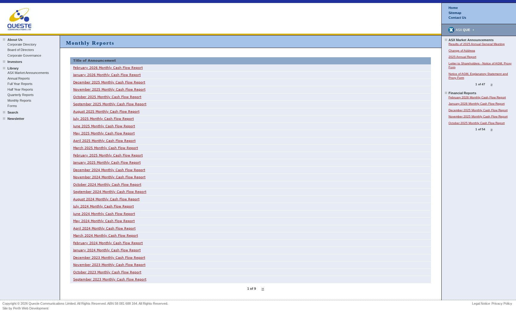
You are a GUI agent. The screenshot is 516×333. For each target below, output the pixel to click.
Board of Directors (20, 50)
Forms (12, 106)
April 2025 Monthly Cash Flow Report (104, 141)
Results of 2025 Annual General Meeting (477, 44)
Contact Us (457, 17)
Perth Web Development (30, 308)
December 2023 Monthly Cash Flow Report (109, 258)
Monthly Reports (19, 100)
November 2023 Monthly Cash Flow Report (109, 265)
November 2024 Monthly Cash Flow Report (109, 177)
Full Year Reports (20, 84)
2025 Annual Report (462, 56)
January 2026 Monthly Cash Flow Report (107, 75)
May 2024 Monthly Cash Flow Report (104, 221)
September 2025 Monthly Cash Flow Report (109, 104)
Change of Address (462, 50)
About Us (14, 39)
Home (453, 8)
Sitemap (455, 13)
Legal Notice (481, 303)
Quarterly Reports (20, 95)
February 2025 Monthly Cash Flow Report (108, 155)
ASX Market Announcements (28, 73)
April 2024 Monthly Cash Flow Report (104, 228)
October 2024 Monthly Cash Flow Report (107, 185)
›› (263, 288)
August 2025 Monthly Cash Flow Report (106, 112)
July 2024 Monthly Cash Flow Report (103, 206)
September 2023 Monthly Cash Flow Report (109, 279)
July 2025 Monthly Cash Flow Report (103, 119)
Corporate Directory (21, 44)
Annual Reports (18, 78)
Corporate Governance (24, 55)
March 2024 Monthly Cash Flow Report (105, 236)
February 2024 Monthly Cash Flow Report (108, 243)
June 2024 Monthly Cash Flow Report (104, 214)
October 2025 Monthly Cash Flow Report (107, 97)
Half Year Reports (20, 89)
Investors (14, 61)
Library (13, 68)
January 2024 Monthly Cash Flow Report (107, 250)
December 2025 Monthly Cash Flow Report (109, 82)
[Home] (20, 17)
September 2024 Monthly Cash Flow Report (109, 192)
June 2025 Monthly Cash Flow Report (104, 126)
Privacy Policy (502, 303)
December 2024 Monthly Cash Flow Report (109, 170)
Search (12, 112)
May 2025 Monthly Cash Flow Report (104, 133)
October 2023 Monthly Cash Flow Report (107, 272)
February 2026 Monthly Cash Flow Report (108, 68)
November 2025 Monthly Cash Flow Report (109, 90)
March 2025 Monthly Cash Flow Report (105, 148)
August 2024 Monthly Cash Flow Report (106, 199)
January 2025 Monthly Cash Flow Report (107, 163)
